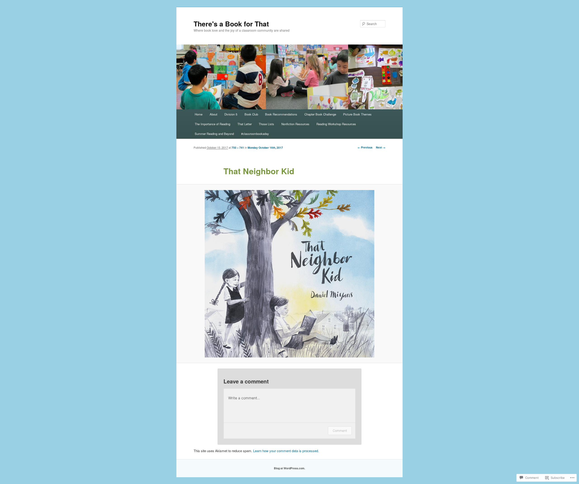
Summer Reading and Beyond (214, 134)
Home (198, 114)
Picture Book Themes (357, 114)
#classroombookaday (255, 134)
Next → (380, 147)
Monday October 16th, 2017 (265, 148)
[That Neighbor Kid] (289, 273)
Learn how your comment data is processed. (286, 450)
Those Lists (266, 124)
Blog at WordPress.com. (289, 468)
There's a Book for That (231, 23)
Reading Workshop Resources (336, 124)
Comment (340, 430)
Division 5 (230, 114)
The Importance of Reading (212, 124)
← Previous (365, 147)
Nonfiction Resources (295, 124)
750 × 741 (238, 148)
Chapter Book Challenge (320, 114)
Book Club (251, 114)
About (213, 114)
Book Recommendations (281, 114)
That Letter (244, 124)
